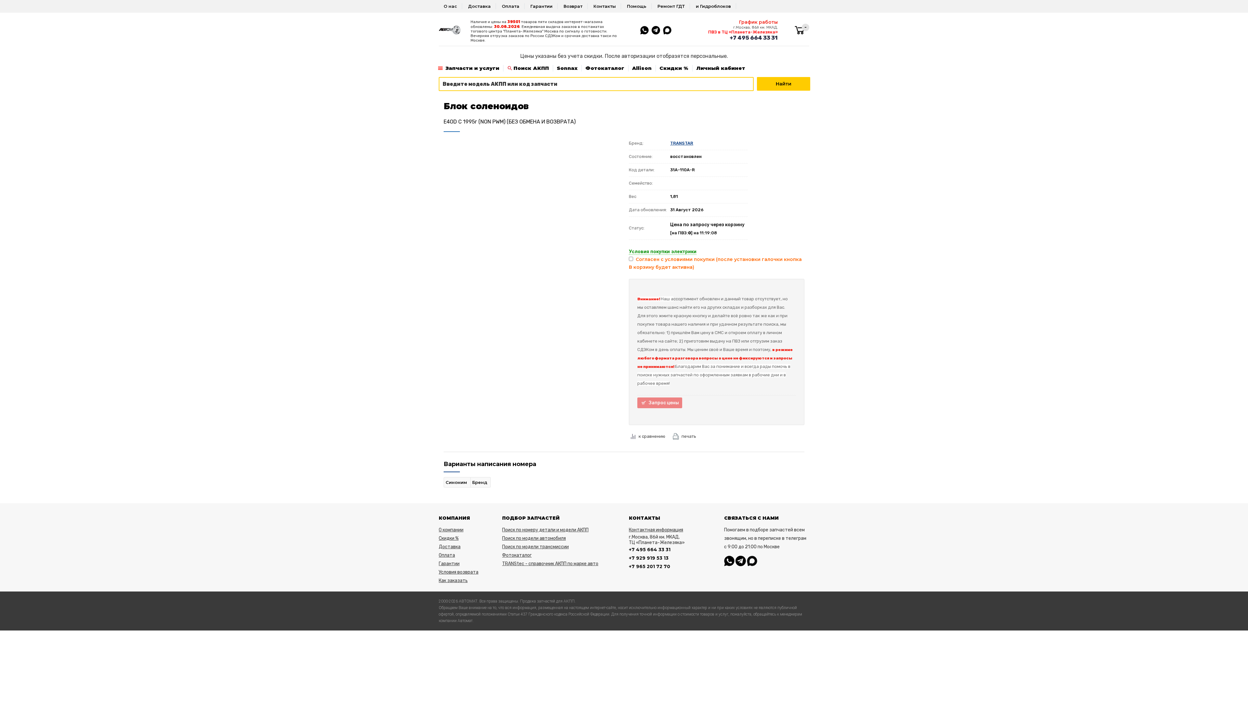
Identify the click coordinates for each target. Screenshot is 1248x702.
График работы (758, 22)
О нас (450, 6)
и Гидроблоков (713, 6)
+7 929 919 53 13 (649, 558)
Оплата (510, 6)
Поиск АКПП (531, 68)
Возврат (573, 6)
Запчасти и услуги (472, 68)
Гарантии (541, 6)
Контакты (604, 6)
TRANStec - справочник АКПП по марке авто (550, 563)
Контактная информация (656, 530)
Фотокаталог (604, 68)
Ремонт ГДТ (671, 6)
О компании (451, 530)
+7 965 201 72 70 (649, 566)
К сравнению (652, 436)
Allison (642, 68)
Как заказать (453, 580)
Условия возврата (458, 572)
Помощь (636, 6)
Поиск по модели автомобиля (534, 538)
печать (689, 436)
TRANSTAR (681, 143)
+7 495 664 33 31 (754, 37)
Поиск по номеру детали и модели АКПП (545, 530)
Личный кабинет (720, 68)
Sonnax (567, 68)
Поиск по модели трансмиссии (535, 547)
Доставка (479, 6)
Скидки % (673, 68)
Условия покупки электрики (662, 251)
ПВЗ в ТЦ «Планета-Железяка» (743, 32)
